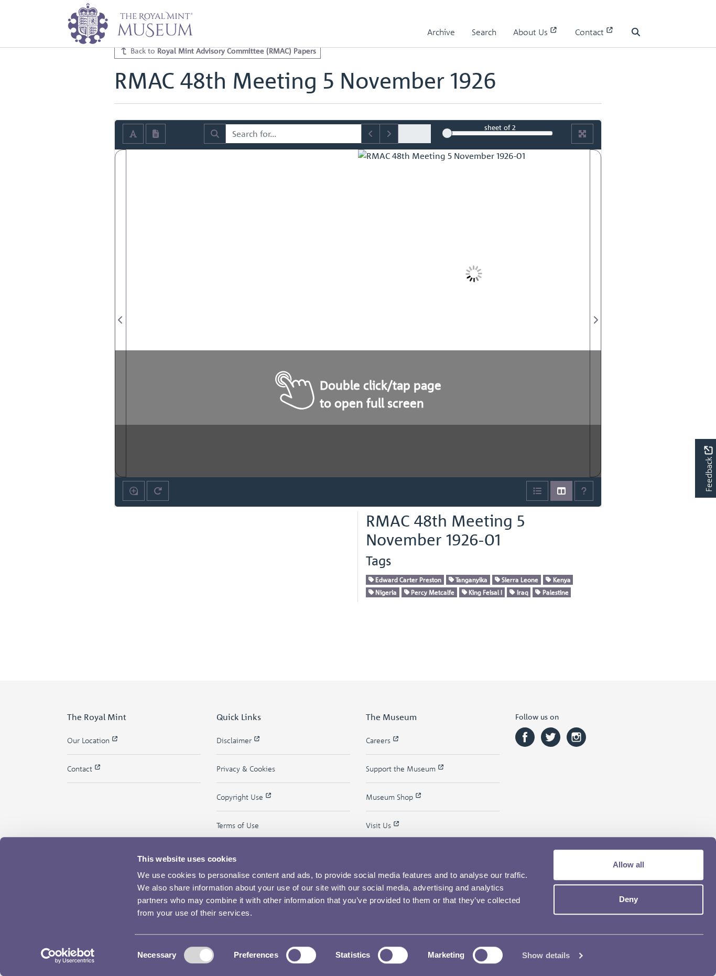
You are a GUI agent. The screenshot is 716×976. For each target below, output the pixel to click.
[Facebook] (526, 736)
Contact (590, 32)
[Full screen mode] (582, 134)
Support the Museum (402, 768)
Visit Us (379, 825)
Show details (546, 955)
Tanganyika (470, 580)
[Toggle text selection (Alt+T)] (133, 134)
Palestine (555, 592)
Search (484, 32)
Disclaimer (235, 740)
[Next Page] (595, 313)
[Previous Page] (120, 313)
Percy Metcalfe (431, 592)
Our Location (89, 740)
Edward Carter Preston (407, 580)
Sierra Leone (519, 580)
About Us (531, 32)
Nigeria (385, 592)
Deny (628, 899)
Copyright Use (240, 796)
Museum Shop (390, 796)
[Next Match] (388, 134)
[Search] (215, 134)
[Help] (583, 491)
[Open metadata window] (537, 491)
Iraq (521, 592)
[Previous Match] (370, 134)
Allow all (628, 864)
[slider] (447, 133)
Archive (441, 32)
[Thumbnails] (561, 491)
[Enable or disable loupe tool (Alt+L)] (134, 491)
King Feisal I (484, 592)
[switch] (301, 955)
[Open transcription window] (156, 134)
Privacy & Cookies (245, 768)
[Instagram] (576, 736)
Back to (222, 50)
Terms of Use (237, 825)
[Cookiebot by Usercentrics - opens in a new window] (68, 955)
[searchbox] (293, 134)
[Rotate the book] (158, 491)
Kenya (561, 580)
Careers (379, 740)
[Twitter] (551, 736)
